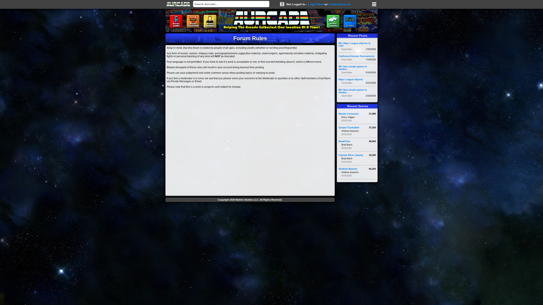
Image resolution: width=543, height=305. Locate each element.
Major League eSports (351, 79)
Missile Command (348, 113)
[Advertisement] (250, 213)
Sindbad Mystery (348, 169)
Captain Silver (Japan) (351, 155)
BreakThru (344, 141)
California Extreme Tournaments (357, 56)
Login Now (316, 4)
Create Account (339, 4)
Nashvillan (346, 49)
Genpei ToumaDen (349, 127)
